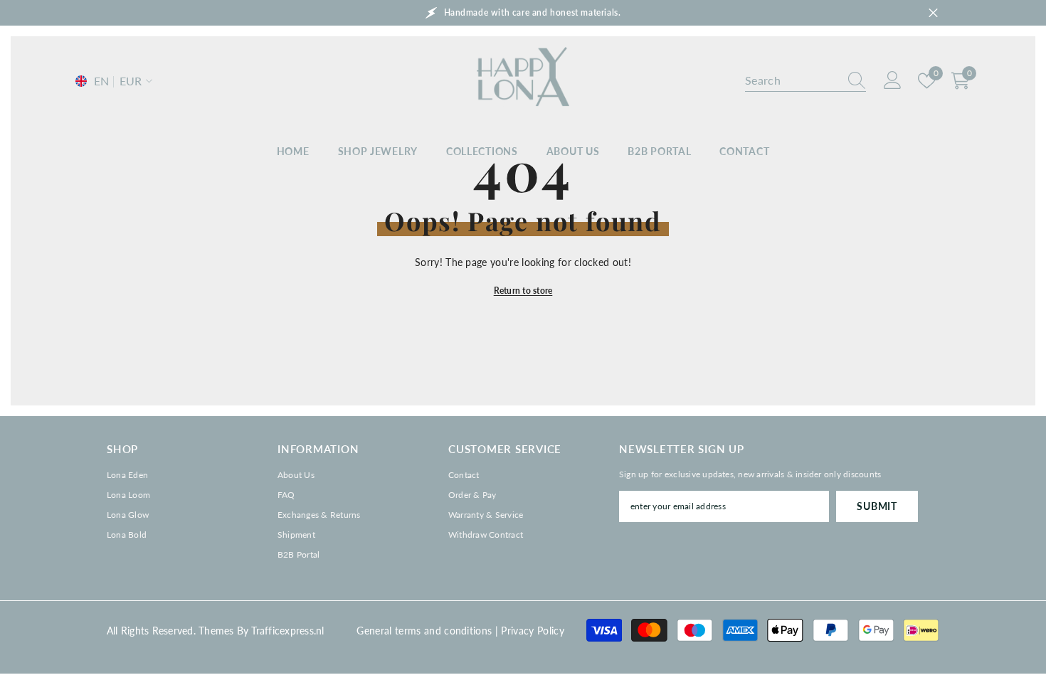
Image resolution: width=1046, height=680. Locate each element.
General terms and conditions (424, 631)
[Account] (893, 81)
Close (933, 13)
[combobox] (792, 80)
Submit (877, 506)
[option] (523, 13)
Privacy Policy (532, 631)
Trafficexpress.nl (287, 631)
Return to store (523, 290)
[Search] (805, 81)
